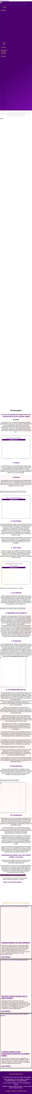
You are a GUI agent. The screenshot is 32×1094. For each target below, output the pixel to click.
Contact (3, 47)
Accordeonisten (4, 33)
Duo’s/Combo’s (4, 17)
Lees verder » (6, 957)
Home (4, 7)
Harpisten (3, 36)
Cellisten (3, 38)
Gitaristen (3, 29)
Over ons (4, 43)
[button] (16, 885)
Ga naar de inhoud (4, 0)
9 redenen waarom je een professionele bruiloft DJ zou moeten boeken (15, 1053)
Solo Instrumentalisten (4, 23)
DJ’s (4, 11)
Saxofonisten (3, 41)
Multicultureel (3, 21)
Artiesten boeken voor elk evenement (15, 943)
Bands (4, 18)
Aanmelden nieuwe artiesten (3, 51)
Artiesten (3, 10)
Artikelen (3, 56)
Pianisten (3, 26)
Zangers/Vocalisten (5, 14)
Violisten (4, 30)
